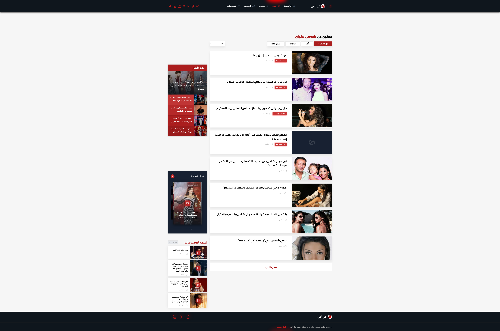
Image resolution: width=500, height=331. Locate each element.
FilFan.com (327, 327)
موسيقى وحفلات (279, 113)
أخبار (307, 43)
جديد (274, 6)
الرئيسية (288, 6)
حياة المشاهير (280, 61)
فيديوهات (232, 6)
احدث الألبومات (197, 176)
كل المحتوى (323, 43)
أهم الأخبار (198, 67)
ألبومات (247, 6)
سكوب (261, 6)
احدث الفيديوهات (189, 242)
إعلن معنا (281, 327)
